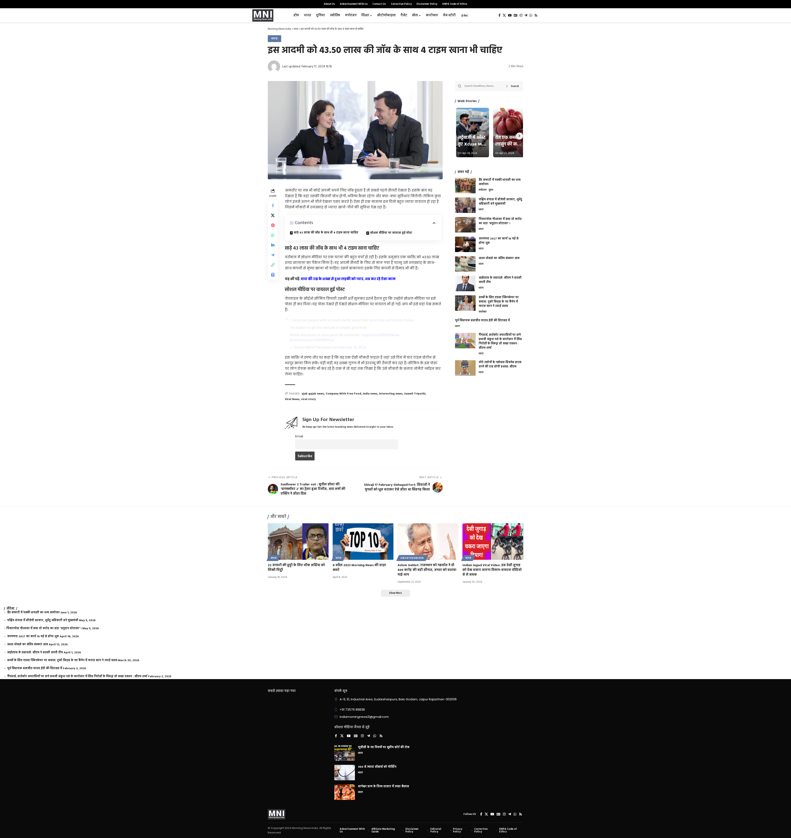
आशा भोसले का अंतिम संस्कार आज (499, 258)
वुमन (491, 190)
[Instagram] (520, 15)
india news (370, 393)
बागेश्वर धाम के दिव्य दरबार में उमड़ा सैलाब (383, 786)
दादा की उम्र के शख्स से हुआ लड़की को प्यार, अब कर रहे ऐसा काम (348, 279)
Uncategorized (412, 558)
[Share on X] (273, 215)
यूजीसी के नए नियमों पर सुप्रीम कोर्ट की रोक (384, 747)
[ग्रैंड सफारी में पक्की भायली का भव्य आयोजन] (465, 185)
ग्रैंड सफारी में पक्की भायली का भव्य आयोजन (500, 182)
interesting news (391, 393)
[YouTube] (510, 15)
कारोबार (483, 312)
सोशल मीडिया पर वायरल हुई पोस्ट (391, 233)
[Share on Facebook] (273, 205)
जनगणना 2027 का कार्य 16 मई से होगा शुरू (498, 240)
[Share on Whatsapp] (273, 235)
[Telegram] (525, 15)
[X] (504, 15)
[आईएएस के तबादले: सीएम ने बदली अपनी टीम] (465, 283)
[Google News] (515, 15)
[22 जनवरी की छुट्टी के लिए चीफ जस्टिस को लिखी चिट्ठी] (298, 541)
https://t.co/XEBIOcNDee (380, 335)
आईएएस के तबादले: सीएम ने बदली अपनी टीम (500, 280)
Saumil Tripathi (414, 393)
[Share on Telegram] (273, 255)
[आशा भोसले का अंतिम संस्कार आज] (465, 264)
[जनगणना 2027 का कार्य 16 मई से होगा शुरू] (465, 244)
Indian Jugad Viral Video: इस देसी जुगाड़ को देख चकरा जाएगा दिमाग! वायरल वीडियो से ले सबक (492, 570)
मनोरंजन (483, 190)
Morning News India (279, 29)
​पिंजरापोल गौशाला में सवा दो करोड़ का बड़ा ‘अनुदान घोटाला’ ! (500, 221)
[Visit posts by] (274, 66)
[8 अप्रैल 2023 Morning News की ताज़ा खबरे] (363, 541)
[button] (273, 265)
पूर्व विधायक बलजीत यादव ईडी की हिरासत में (482, 320)
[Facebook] (499, 15)
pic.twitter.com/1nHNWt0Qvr (312, 340)
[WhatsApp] (530, 15)
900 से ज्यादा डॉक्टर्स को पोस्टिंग (377, 767)
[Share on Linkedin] (273, 245)
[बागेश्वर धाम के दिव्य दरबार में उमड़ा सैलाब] (344, 792)
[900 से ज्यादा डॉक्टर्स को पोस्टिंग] (344, 772)
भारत (296, 29)
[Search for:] (484, 86)
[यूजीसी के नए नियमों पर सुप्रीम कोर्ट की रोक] (344, 753)
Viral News (292, 399)
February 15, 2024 (352, 347)
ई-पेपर (464, 15)
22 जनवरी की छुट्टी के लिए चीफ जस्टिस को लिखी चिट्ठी (296, 568)
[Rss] (536, 15)
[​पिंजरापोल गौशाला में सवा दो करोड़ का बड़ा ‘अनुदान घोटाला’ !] (465, 224)
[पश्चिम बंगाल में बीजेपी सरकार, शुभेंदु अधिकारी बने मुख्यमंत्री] (465, 205)
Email (299, 436)
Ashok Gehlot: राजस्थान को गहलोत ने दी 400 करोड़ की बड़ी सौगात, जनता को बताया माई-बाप (427, 570)
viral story (308, 399)
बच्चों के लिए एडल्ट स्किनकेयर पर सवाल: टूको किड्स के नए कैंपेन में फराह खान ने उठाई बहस (499, 302)
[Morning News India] (276, 814)
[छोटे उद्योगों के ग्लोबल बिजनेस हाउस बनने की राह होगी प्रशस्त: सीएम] (465, 368)
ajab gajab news (313, 393)
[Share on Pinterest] (273, 225)
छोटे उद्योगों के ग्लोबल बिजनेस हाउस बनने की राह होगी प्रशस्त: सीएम (500, 364)
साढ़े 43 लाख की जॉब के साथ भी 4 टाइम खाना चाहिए (326, 232)
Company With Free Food (343, 393)
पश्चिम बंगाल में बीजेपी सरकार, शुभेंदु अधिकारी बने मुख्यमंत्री (500, 201)
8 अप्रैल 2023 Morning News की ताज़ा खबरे (359, 568)
